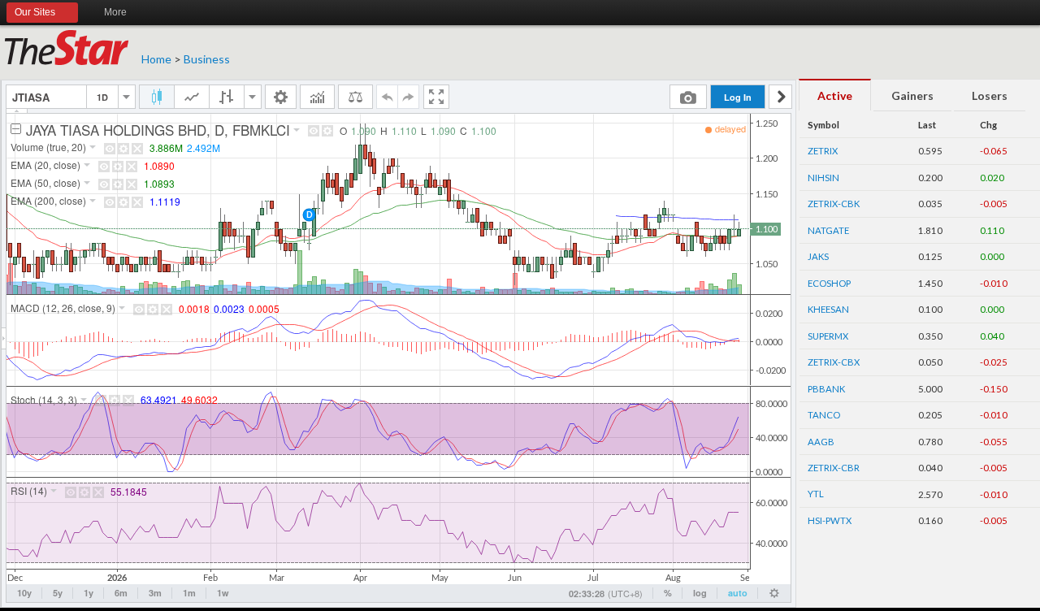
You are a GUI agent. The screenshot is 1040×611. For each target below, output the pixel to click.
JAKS (818, 256)
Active (834, 95)
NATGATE (828, 230)
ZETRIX (823, 150)
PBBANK (826, 389)
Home (156, 59)
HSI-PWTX (830, 520)
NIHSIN (823, 177)
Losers (990, 95)
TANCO (824, 415)
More (115, 12)
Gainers (912, 95)
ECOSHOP (829, 283)
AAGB (821, 441)
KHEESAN (828, 309)
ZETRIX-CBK (834, 203)
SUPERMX (828, 336)
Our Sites (35, 12)
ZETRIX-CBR (834, 467)
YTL (816, 493)
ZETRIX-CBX (834, 362)
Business (207, 59)
